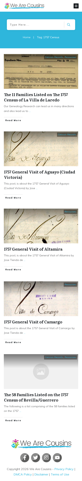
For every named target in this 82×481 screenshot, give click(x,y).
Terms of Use (60, 474)
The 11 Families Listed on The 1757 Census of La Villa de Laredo (36, 97)
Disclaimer (41, 474)
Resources (70, 57)
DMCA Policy (23, 474)
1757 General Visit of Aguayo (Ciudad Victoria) (39, 174)
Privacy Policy (64, 469)
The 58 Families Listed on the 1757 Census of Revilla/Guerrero (36, 397)
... (30, 111)
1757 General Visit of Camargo (33, 322)
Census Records (54, 57)
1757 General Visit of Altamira (33, 249)
